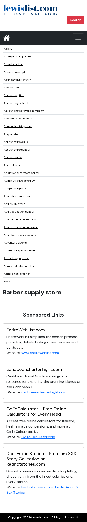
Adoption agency (15, 188)
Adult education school (19, 211)
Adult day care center (18, 196)
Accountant (11, 87)
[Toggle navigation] (78, 37)
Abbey (8, 49)
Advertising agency (16, 258)
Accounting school (16, 103)
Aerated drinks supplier (19, 266)
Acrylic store (12, 134)
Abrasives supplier (16, 72)
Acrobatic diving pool (18, 126)
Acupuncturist (13, 157)
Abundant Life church (17, 80)
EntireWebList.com (25, 329)
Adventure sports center (20, 250)
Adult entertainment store (21, 227)
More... (8, 281)
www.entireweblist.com (40, 352)
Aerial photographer (17, 274)
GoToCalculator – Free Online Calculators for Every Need (36, 411)
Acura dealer (12, 165)
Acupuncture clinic (16, 142)
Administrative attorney (19, 180)
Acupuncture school (17, 149)
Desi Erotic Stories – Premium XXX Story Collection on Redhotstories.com (41, 459)
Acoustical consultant (18, 118)
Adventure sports (15, 242)
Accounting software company (24, 111)
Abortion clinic (13, 64)
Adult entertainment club (20, 219)
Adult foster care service (20, 235)
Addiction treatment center (21, 173)
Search (75, 20)
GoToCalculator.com (38, 437)
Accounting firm (14, 95)
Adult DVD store (14, 204)
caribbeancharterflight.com (34, 369)
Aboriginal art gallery (17, 56)
